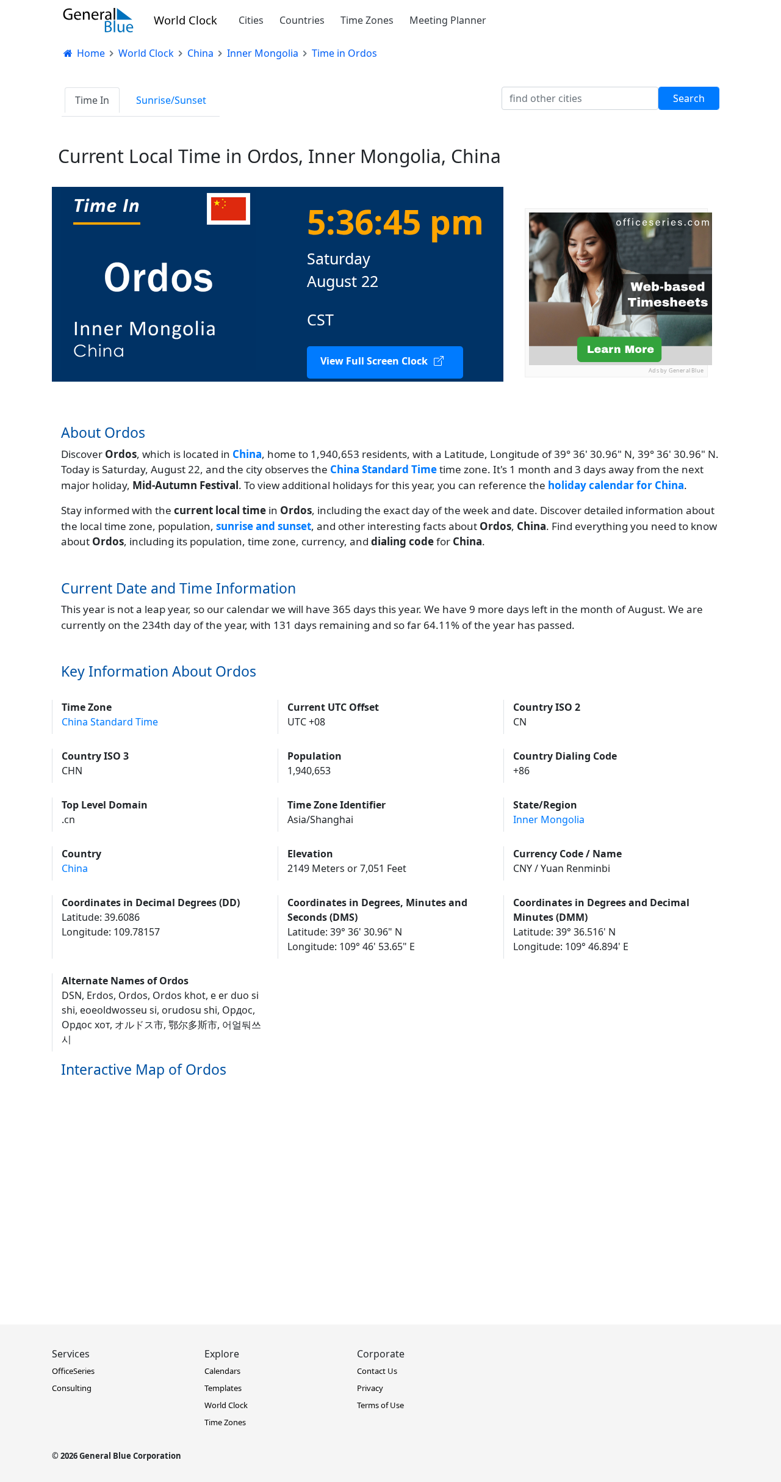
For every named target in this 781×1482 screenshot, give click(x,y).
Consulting (72, 1387)
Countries (302, 20)
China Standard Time (110, 721)
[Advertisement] (616, 453)
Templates (223, 1387)
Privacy (370, 1387)
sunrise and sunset (263, 526)
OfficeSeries (73, 1370)
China (247, 454)
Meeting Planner (447, 20)
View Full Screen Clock (374, 361)
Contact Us (377, 1370)
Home (89, 53)
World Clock (185, 19)
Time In (92, 100)
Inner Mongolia (549, 819)
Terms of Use (380, 1405)
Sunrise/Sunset (171, 100)
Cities (251, 20)
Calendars (222, 1370)
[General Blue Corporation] (98, 20)
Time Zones (367, 20)
